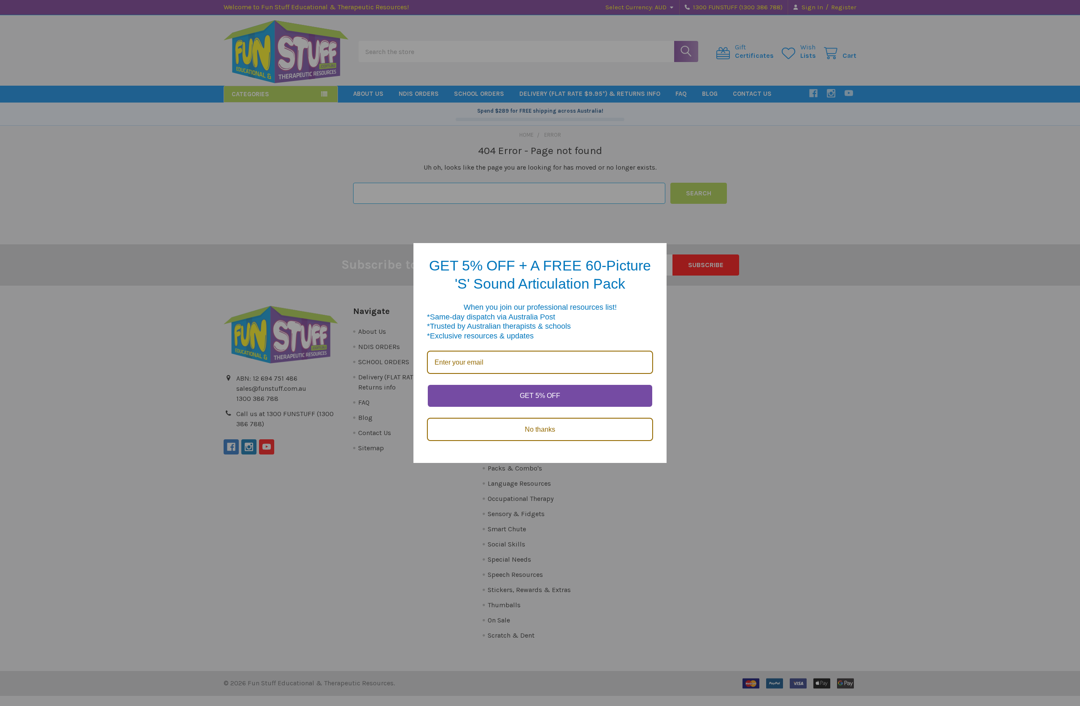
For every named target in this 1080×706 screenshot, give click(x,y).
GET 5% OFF (540, 395)
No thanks (540, 429)
